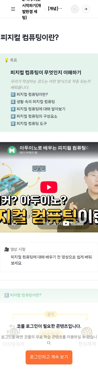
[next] (86, 9)
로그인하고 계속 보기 (49, 357)
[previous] (75, 9)
